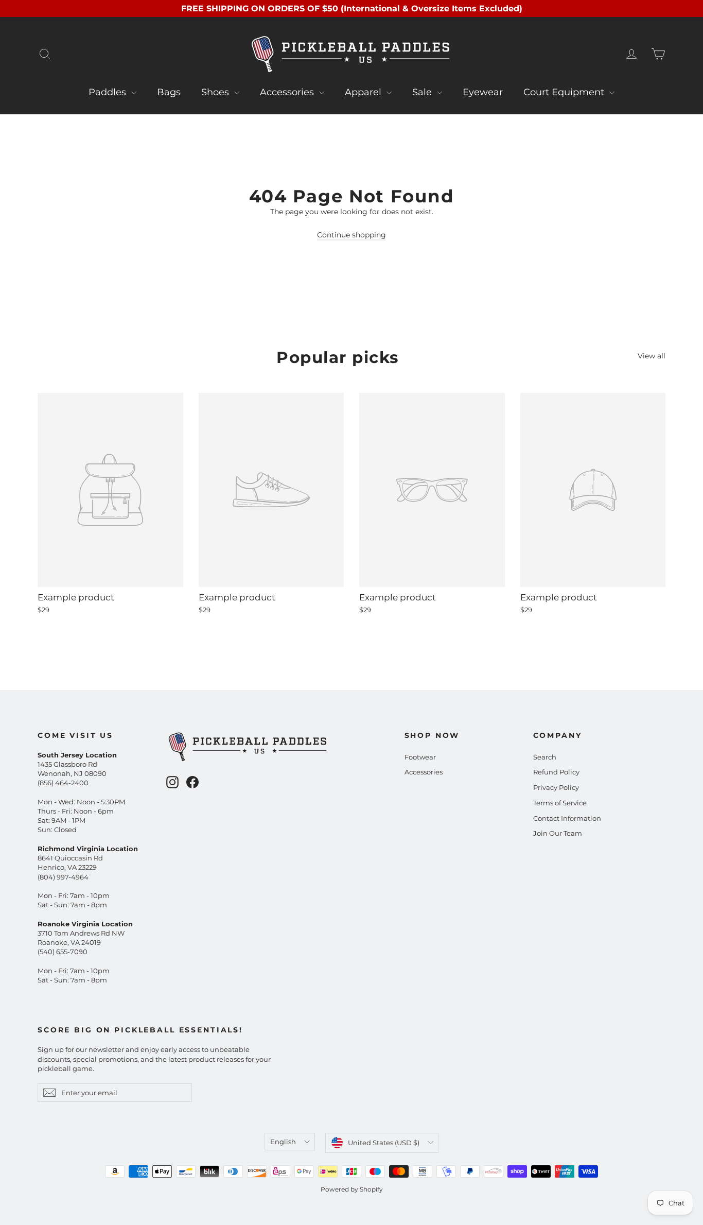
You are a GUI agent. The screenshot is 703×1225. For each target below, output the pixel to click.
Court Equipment (565, 92)
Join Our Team (557, 833)
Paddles (109, 92)
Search (544, 757)
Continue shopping (351, 234)
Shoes (216, 92)
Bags (169, 92)
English (283, 1141)
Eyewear (483, 92)
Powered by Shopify (352, 1189)
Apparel (364, 92)
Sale (423, 92)
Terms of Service (560, 803)
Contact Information (567, 818)
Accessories (288, 92)
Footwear (420, 757)
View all (651, 355)
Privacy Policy (556, 787)
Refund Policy (556, 772)
